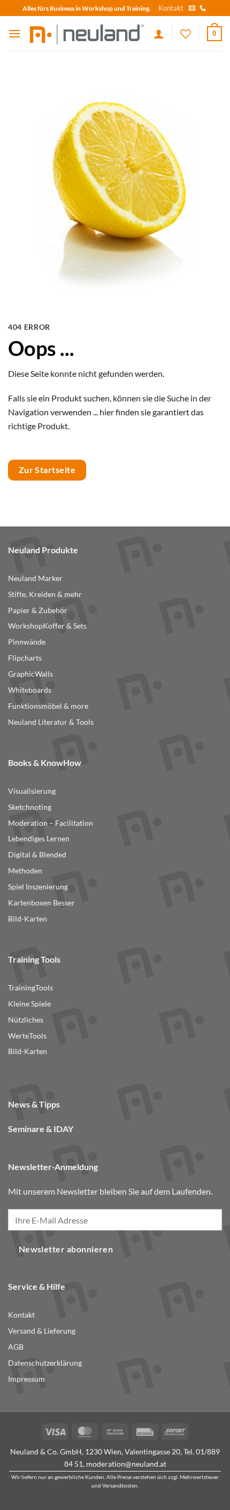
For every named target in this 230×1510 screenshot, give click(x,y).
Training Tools (34, 959)
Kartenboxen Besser (41, 903)
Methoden (25, 870)
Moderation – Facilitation (50, 823)
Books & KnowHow (44, 762)
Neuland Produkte (43, 550)
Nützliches (25, 1020)
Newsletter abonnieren (66, 1249)
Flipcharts (25, 658)
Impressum (26, 1379)
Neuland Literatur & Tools (51, 722)
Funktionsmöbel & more (48, 706)
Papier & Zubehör (37, 610)
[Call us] (203, 8)
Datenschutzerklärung (45, 1363)
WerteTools (27, 1036)
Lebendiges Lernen (39, 838)
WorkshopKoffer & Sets (47, 626)
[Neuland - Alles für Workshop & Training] (87, 33)
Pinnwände (26, 642)
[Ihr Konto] (159, 33)
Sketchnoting (29, 807)
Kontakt (170, 8)
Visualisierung (32, 791)
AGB (16, 1347)
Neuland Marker (35, 578)
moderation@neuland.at (126, 1463)
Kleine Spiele (29, 1004)
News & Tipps (34, 1104)
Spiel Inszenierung (38, 886)
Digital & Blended (37, 854)
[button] (14, 33)
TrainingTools (30, 988)
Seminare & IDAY (40, 1129)
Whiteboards (29, 690)
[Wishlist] (185, 33)
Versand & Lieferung (41, 1331)
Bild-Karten (27, 919)
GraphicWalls (30, 674)
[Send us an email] (192, 8)
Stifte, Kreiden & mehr (45, 594)
